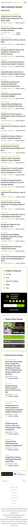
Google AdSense (5, 102)
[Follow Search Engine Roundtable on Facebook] (10, 301)
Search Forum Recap (6, 38)
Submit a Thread (14, 487)
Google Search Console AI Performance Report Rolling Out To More (13, 148)
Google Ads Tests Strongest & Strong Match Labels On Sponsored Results (13, 116)
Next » (24, 481)
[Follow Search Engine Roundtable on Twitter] (13, 301)
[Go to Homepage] (10, 2)
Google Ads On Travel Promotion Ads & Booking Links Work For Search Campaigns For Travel (12, 170)
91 (14, 263)
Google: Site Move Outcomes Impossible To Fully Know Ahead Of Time (13, 205)
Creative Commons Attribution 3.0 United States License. (14, 521)
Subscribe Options (14, 309)
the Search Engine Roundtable (15, 508)
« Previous (4, 481)
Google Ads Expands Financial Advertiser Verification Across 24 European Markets (12, 182)
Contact (14, 503)
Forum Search (14, 489)
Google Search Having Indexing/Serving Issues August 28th (13, 459)
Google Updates (5, 26)
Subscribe (20, 305)
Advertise (14, 500)
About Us (14, 495)
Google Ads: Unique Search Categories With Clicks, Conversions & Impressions (10, 84)
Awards (14, 492)
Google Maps (4, 244)
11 (14, 152)
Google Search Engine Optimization (10, 14)
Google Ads (4, 48)
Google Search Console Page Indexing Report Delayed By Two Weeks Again (12, 18)
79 (13, 34)
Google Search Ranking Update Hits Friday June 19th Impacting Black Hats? (13, 259)
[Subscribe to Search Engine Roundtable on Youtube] (20, 301)
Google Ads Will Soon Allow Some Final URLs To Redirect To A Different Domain (12, 52)
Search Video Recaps (10, 359)
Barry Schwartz (21, 22)
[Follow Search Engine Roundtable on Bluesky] (17, 301)
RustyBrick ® (17, 515)
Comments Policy (14, 498)
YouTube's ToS (13, 525)
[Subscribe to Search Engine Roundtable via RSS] (23, 301)
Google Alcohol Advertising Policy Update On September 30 (13, 443)
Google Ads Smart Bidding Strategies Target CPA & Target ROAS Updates (11, 237)
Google (3, 70)
